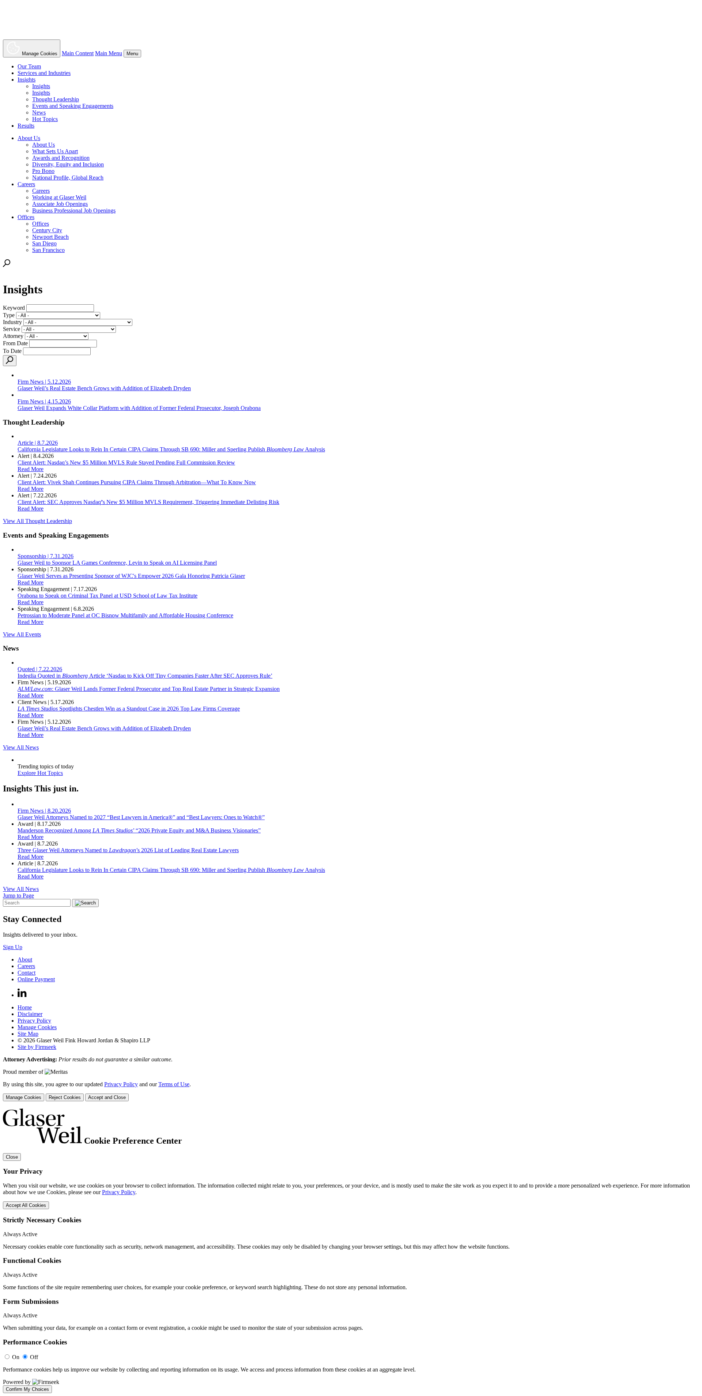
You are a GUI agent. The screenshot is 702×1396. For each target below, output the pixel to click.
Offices (26, 217)
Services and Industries (44, 73)
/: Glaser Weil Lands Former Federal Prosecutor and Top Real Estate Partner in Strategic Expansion (149, 689)
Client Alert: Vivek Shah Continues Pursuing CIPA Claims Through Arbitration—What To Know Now (137, 482)
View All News (21, 747)
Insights (26, 79)
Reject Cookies (65, 1097)
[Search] (7, 265)
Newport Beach (50, 237)
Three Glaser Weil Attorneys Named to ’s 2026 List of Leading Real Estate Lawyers (128, 850)
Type (9, 315)
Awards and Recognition (61, 158)
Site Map (28, 1034)
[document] (351, 1251)
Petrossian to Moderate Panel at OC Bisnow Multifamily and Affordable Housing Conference (125, 615)
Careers (26, 184)
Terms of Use (173, 1084)
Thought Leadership (55, 99)
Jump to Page (18, 895)
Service (11, 329)
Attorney (13, 336)
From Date (15, 343)
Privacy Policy (34, 1020)
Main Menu (108, 53)
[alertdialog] (351, 1251)
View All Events (22, 634)
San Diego (44, 243)
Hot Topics (45, 119)
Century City (47, 230)
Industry (12, 322)
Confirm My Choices (27, 1389)
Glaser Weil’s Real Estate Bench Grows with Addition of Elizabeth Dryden (104, 728)
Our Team (29, 66)
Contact (26, 973)
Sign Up (12, 947)
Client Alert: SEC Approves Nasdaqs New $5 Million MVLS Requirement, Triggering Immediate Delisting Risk (148, 502)
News (39, 112)
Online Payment (36, 979)
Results (26, 126)
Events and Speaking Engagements (72, 106)
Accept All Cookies (26, 1205)
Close (12, 1157)
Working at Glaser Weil (59, 197)
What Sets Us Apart (55, 151)
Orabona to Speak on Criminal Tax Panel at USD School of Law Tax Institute (107, 595)
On (15, 1357)
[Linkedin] (22, 995)
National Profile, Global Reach (67, 177)
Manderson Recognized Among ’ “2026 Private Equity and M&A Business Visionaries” (139, 830)
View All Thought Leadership (37, 521)
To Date (12, 351)
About (25, 959)
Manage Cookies (37, 1027)
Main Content (78, 53)
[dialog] (351, 1091)
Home (25, 1007)
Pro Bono (43, 171)
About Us (29, 138)
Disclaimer (30, 1014)
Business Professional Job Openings (74, 210)
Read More (31, 469)
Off (34, 1357)
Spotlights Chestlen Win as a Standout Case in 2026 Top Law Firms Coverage (129, 708)
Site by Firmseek (37, 1047)
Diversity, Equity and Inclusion (68, 164)
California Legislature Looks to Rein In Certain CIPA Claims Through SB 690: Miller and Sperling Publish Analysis (171, 870)
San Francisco (48, 250)
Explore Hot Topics (40, 773)
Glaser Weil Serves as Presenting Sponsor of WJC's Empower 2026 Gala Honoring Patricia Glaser (131, 576)
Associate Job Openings (60, 204)
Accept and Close (107, 1097)
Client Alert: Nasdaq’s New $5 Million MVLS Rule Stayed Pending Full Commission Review (126, 462)
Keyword (14, 308)
